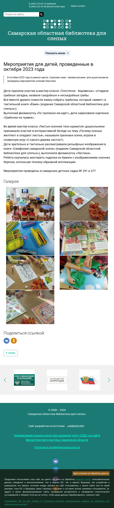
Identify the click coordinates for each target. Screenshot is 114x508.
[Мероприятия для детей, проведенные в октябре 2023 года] (30, 203)
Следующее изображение (108, 380)
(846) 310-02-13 (38, 4)
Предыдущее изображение (5, 380)
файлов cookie (83, 479)
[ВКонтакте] (7, 341)
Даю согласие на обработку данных (91, 473)
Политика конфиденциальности (57, 447)
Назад (11, 353)
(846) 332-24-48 (38, 6)
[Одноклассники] (14, 341)
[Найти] (41, 14)
